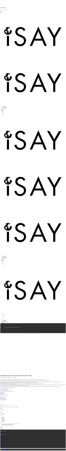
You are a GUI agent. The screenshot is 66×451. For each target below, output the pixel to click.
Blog (2, 443)
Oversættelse (3, 437)
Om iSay (3, 441)
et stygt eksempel (4, 379)
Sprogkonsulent (3, 438)
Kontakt (2, 442)
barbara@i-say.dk (2, 432)
